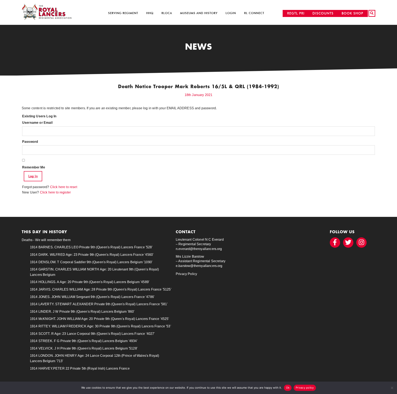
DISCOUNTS (323, 13)
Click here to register (55, 192)
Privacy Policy (186, 274)
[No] (392, 388)
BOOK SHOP (352, 13)
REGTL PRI (296, 13)
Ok (288, 387)
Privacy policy (305, 387)
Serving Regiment (123, 13)
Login (231, 13)
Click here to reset (63, 187)
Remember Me (33, 167)
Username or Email (37, 122)
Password (30, 141)
